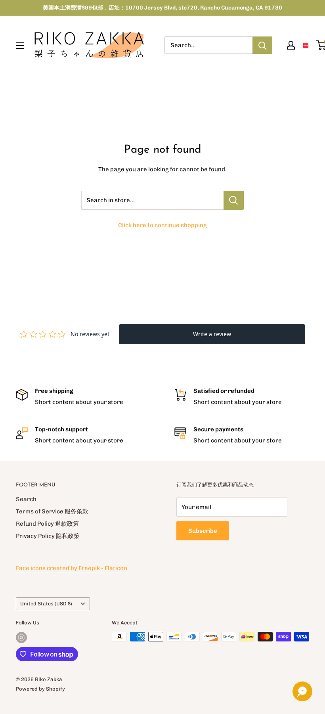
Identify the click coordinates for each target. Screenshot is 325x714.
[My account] (291, 45)
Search (26, 499)
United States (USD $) (46, 604)
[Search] (262, 45)
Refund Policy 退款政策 (47, 523)
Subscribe (202, 530)
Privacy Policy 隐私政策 (48, 536)
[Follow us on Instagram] (21, 637)
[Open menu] (20, 45)
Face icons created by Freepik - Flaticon (71, 568)
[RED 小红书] (306, 45)
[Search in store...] (234, 200)
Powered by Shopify (40, 689)
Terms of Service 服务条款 (52, 511)
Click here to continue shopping (162, 225)
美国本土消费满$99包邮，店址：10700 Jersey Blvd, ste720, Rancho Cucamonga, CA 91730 (162, 7)
